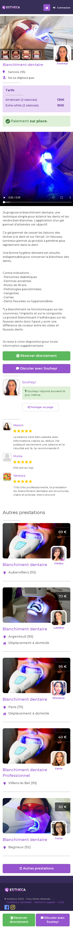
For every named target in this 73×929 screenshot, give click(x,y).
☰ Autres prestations (36, 868)
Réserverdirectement (19, 920)
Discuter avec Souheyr (38, 368)
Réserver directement (38, 356)
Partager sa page (41, 407)
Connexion (63, 7)
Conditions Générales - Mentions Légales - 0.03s (35, 902)
